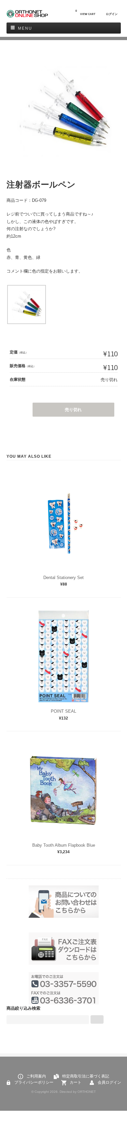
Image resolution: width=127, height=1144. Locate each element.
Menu (25, 28)
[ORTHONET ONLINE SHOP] (28, 16)
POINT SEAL (63, 711)
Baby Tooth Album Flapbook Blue (63, 845)
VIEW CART (85, 12)
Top (107, 1124)
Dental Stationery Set (63, 577)
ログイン (112, 14)
